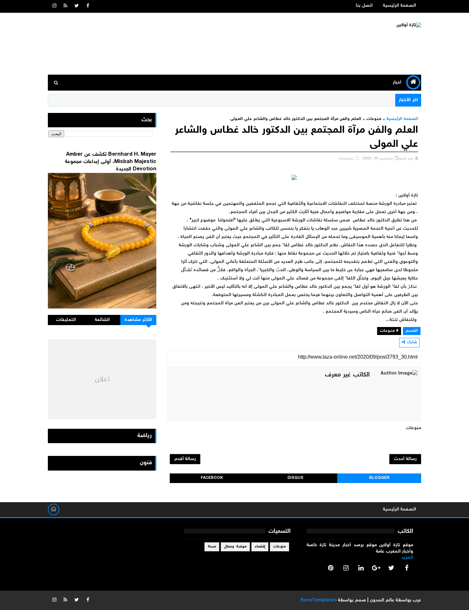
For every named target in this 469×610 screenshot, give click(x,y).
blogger (379, 478)
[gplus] (376, 568)
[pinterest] (331, 568)
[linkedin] (361, 568)
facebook (212, 478)
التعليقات (66, 320)
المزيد (407, 557)
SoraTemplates (319, 600)
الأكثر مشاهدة (138, 320)
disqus (295, 478)
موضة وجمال (235, 546)
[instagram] (54, 6)
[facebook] (88, 6)
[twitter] (76, 6)
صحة (212, 546)
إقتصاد (260, 546)
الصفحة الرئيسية (399, 6)
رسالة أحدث (405, 459)
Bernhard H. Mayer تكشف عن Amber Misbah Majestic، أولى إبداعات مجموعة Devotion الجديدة (110, 162)
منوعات (373, 119)
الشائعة (102, 320)
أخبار (397, 82)
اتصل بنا (364, 6)
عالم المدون (382, 600)
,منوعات (346, 159)
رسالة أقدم (185, 459)
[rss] (65, 6)
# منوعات (389, 331)
